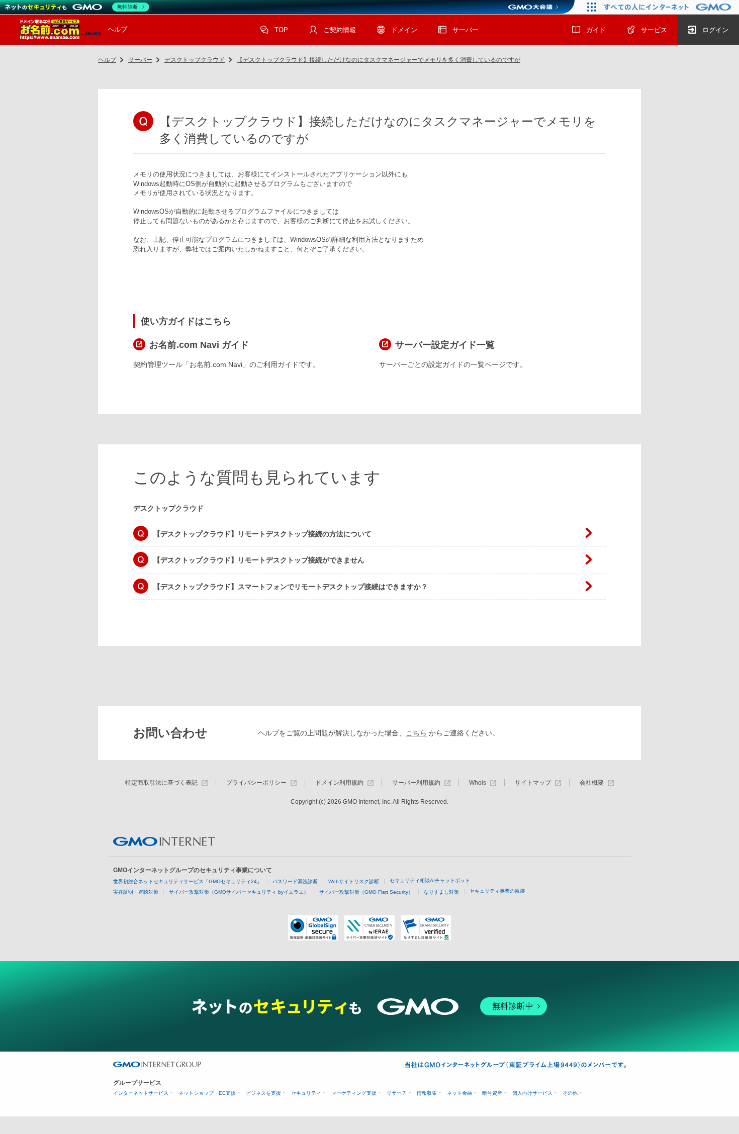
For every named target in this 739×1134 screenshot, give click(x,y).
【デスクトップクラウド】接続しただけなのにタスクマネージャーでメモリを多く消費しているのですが (378, 59)
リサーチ (397, 1093)
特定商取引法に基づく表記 (161, 783)
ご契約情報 (339, 30)
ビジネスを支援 (263, 1093)
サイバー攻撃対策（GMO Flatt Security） (366, 892)
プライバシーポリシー (256, 783)
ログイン (715, 30)
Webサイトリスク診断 (353, 881)
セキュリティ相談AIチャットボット (430, 880)
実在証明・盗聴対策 (135, 892)
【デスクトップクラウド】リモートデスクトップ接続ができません (258, 560)
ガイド (596, 30)
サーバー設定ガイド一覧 (445, 345)
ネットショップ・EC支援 (207, 1093)
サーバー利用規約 (416, 783)
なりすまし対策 (441, 892)
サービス (654, 30)
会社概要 (592, 783)
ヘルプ (117, 29)
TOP (281, 30)
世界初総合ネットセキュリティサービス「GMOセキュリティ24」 (187, 881)
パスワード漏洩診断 (295, 881)
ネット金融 (459, 1093)
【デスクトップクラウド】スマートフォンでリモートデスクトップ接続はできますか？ (290, 587)
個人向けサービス (532, 1093)
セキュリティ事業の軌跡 (497, 891)
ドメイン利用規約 (339, 783)
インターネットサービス (140, 1093)
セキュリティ (306, 1093)
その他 (570, 1093)
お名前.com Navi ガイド (199, 345)
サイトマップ (533, 783)
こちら (416, 733)
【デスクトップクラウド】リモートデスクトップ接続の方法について (262, 534)
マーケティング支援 (354, 1093)
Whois (477, 783)
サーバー (465, 30)
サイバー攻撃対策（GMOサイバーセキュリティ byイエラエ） (239, 892)
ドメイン (404, 30)
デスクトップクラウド (194, 59)
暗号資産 (492, 1093)
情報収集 (427, 1093)
